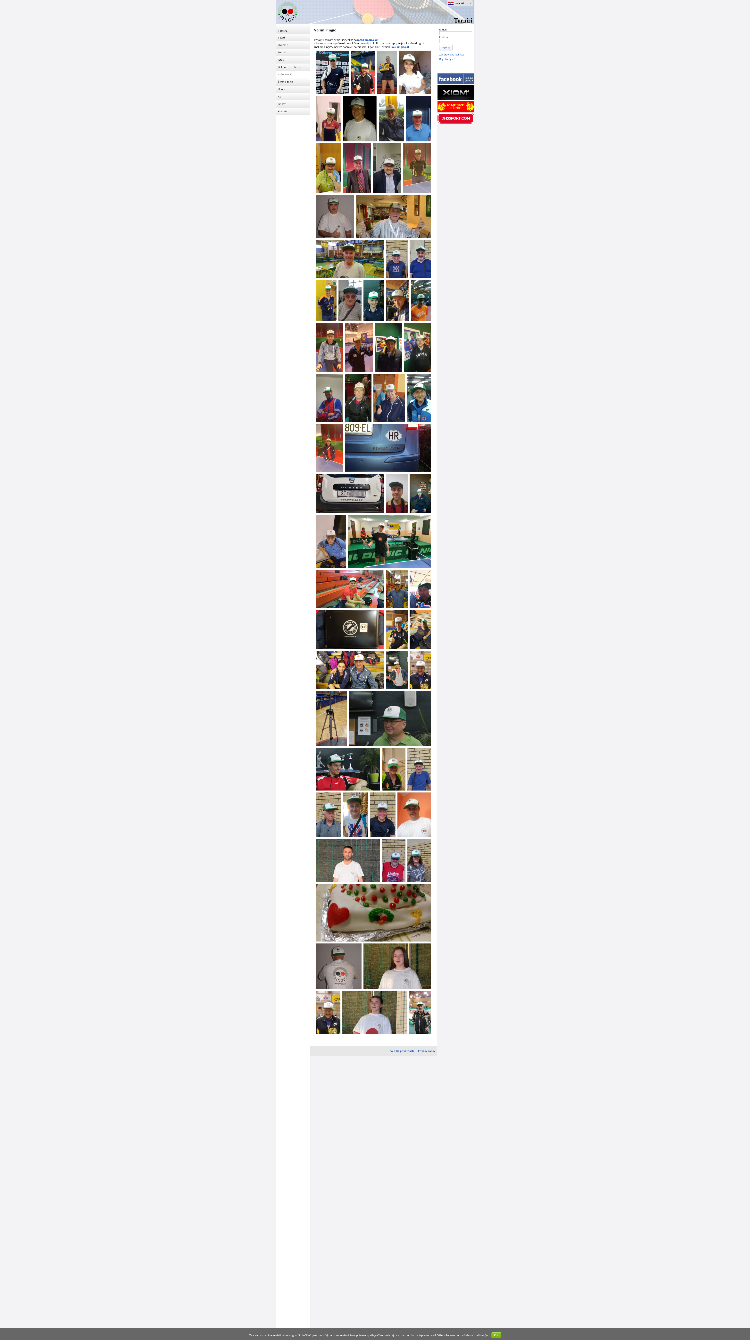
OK (496, 1335)
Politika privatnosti (402, 1051)
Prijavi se (446, 47)
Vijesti (281, 37)
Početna (283, 30)
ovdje (484, 1335)
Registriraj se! (446, 59)
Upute (281, 89)
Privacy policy (426, 1051)
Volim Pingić (285, 74)
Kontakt (282, 111)
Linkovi (282, 104)
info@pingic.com (368, 40)
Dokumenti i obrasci (289, 67)
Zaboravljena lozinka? (451, 54)
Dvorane (283, 45)
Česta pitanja (285, 82)
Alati (280, 96)
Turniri (282, 52)
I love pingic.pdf (399, 47)
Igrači (281, 59)
